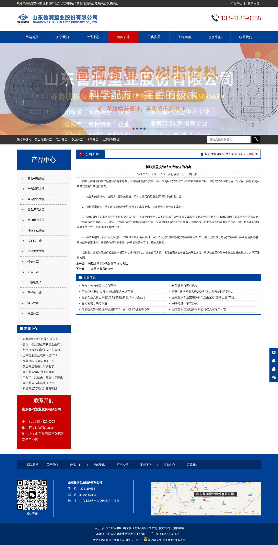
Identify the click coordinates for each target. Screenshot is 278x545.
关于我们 (62, 37)
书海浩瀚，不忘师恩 (185, 303)
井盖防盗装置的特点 (101, 268)
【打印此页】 (192, 174)
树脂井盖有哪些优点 (185, 285)
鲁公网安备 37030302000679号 (166, 540)
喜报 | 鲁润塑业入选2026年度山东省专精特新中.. (202, 291)
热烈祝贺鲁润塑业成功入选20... (42, 349)
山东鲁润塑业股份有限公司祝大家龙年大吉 (199, 309)
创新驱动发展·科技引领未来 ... (42, 338)
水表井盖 (92, 139)
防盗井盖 (33, 271)
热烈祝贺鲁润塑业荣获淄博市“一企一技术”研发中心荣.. (116, 309)
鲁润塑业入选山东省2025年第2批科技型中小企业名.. (114, 297)
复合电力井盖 (36, 219)
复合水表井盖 (36, 199)
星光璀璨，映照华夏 (94, 303)
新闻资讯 (123, 37)
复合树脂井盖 (43, 139)
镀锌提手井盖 (36, 251)
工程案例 (184, 37)
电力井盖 (61, 139)
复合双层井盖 (36, 188)
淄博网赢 (179, 528)
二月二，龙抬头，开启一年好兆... (44, 377)
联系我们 (253, 3)
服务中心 (215, 37)
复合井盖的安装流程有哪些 (99, 285)
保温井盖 (33, 313)
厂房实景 (154, 37)
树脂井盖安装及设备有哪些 (40, 388)
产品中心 (236, 3)
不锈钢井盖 (34, 292)
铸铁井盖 (33, 261)
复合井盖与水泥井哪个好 (38, 382)
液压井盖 (33, 303)
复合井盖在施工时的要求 (38, 366)
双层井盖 (77, 139)
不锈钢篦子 (34, 282)
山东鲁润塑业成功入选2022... (41, 355)
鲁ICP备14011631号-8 (127, 540)
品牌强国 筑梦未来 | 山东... (40, 360)
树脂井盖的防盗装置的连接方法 (108, 263)
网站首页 (31, 37)
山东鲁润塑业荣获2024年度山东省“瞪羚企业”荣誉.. (204, 297)
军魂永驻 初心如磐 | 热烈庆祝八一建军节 (107, 291)
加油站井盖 (34, 240)
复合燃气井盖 (36, 209)
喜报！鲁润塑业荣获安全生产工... (44, 344)
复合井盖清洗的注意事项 (38, 371)
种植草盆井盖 (36, 230)
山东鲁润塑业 (110, 139)
